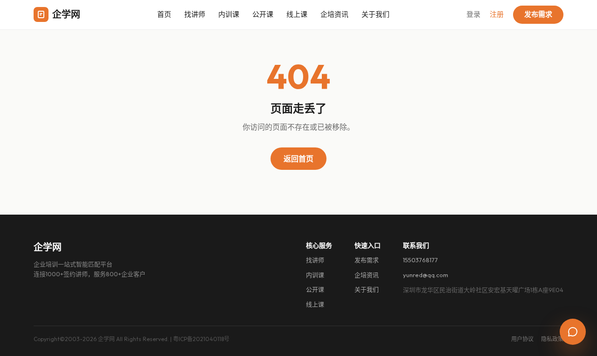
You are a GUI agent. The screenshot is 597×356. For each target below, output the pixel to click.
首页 (164, 14)
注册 (497, 14)
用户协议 (522, 338)
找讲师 (194, 14)
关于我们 (375, 14)
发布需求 (538, 14)
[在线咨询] (573, 332)
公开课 (262, 14)
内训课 (228, 14)
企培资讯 (334, 14)
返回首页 (298, 158)
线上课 (296, 14)
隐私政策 (552, 338)
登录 (473, 14)
